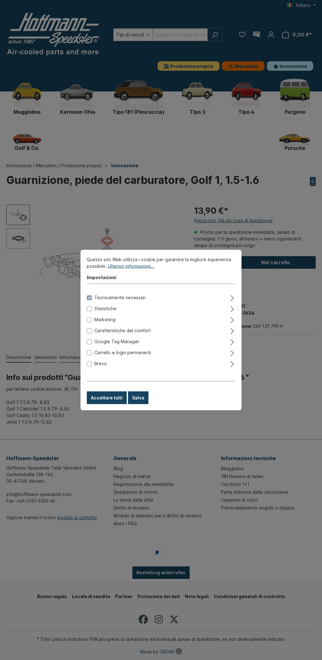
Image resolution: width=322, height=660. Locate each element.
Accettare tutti (107, 397)
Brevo (100, 363)
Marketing (104, 319)
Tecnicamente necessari (120, 297)
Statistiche (105, 308)
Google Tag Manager (116, 341)
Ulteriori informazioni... (131, 266)
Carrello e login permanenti (122, 352)
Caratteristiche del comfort (122, 330)
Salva (138, 397)
